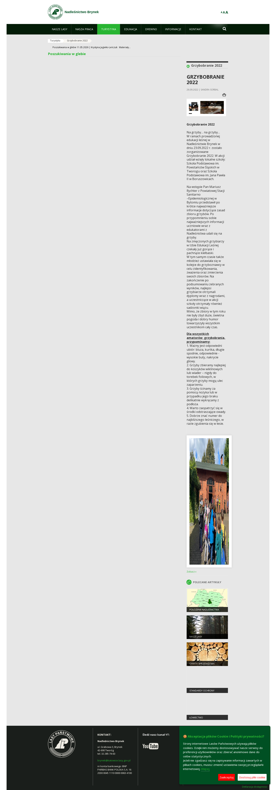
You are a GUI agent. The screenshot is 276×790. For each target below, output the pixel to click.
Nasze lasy (195, 636)
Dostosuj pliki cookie (252, 777)
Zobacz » (191, 571)
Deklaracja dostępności (254, 787)
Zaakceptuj (226, 777)
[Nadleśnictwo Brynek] (55, 11)
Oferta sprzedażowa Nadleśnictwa (202, 665)
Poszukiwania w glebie (67, 54)
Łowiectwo (196, 717)
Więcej (205, 769)
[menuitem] (59, 29)
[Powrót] (189, 66)
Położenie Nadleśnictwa (204, 609)
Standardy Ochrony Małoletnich (201, 692)
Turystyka (55, 40)
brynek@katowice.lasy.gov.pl (113, 760)
